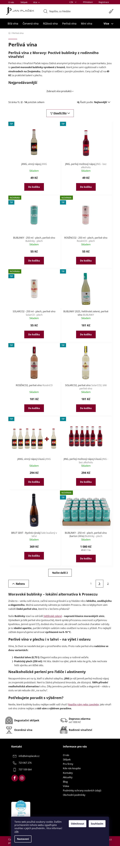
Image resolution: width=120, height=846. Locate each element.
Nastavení (23, 839)
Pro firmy (68, 764)
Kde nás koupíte (72, 768)
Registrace (104, 2)
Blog (65, 781)
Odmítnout (77, 823)
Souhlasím (97, 823)
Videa (66, 786)
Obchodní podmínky (74, 795)
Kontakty (68, 772)
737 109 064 (25, 769)
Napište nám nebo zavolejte (83, 704)
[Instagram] (22, 778)
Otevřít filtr (60, 113)
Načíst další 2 (60, 572)
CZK (71, 2)
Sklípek (23, 2)
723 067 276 (25, 762)
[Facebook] (14, 778)
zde (16, 831)
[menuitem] (12, 23)
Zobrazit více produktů (59, 91)
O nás (11, 2)
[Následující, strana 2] (99, 583)
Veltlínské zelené (52, 616)
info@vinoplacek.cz (29, 756)
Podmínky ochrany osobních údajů (82, 790)
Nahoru (20, 583)
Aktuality (67, 777)
